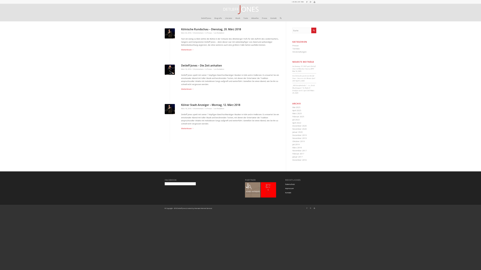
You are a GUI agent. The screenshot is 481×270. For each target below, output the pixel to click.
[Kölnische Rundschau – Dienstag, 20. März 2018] (170, 33)
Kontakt (288, 193)
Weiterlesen (186, 49)
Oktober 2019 (298, 141)
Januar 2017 (297, 157)
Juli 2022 (296, 119)
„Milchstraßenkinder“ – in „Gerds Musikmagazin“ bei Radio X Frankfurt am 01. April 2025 (303, 87)
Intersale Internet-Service (203, 208)
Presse (209, 33)
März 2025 (297, 113)
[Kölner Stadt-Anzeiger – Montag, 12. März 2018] (170, 109)
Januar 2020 (297, 132)
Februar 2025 (298, 116)
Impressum (289, 188)
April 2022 (296, 123)
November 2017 (299, 150)
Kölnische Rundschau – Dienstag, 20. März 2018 (211, 29)
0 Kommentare (198, 33)
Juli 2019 (296, 144)
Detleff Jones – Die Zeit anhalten (201, 65)
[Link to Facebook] (307, 2)
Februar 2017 (298, 153)
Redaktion (220, 33)
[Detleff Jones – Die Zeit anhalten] (170, 70)
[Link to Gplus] (310, 2)
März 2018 (297, 147)
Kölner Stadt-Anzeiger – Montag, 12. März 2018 (210, 105)
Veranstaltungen (299, 51)
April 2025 (296, 110)
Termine (296, 48)
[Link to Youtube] (314, 2)
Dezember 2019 (299, 135)
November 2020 (299, 129)
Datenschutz (290, 184)
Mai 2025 (296, 107)
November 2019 (299, 138)
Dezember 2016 (299, 160)
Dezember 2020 (299, 125)
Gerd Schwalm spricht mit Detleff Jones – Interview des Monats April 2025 (303, 78)
